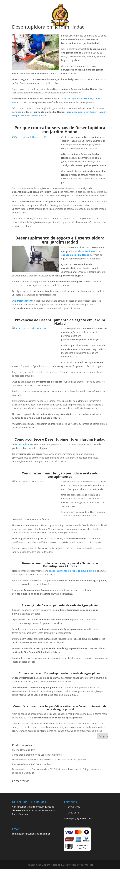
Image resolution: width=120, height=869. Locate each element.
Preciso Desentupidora (23, 749)
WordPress (87, 864)
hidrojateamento (24, 300)
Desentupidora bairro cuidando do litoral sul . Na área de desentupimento (49, 759)
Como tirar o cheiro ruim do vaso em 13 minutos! (37, 754)
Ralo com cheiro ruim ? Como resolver (31, 764)
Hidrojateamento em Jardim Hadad (85, 111)
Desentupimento (23, 444)
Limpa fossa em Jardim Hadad (29, 115)
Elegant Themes (51, 864)
